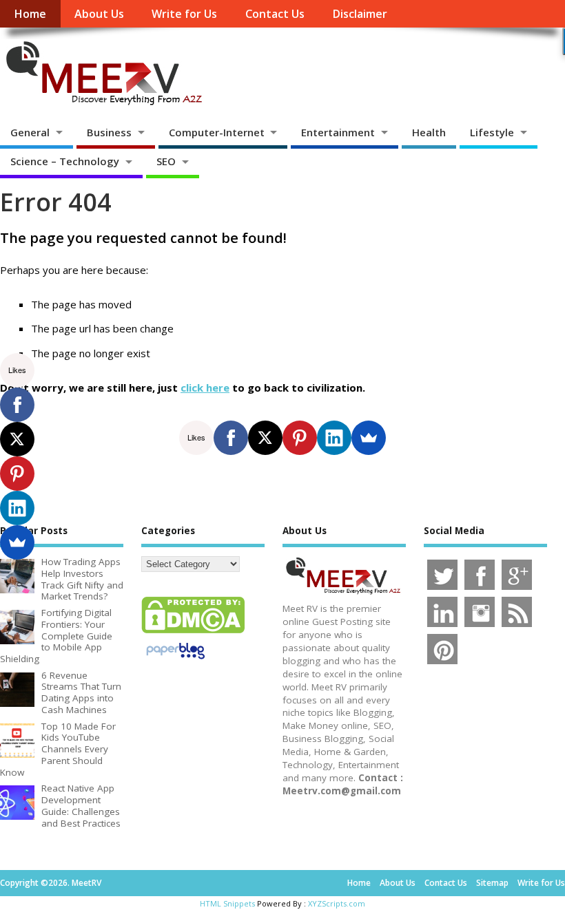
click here (205, 387)
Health (429, 132)
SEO (166, 161)
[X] (265, 438)
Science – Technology (64, 161)
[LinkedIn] (334, 438)
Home (30, 13)
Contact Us (275, 13)
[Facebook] (231, 438)
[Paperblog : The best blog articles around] (175, 661)
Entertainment (338, 132)
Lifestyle (492, 132)
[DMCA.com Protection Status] (193, 632)
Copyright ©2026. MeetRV (50, 883)
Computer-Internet (217, 132)
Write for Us (184, 13)
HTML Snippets (227, 903)
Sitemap (492, 883)
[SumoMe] (368, 438)
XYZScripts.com (336, 903)
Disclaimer (359, 13)
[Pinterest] (299, 438)
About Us (99, 13)
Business (109, 132)
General (30, 132)
